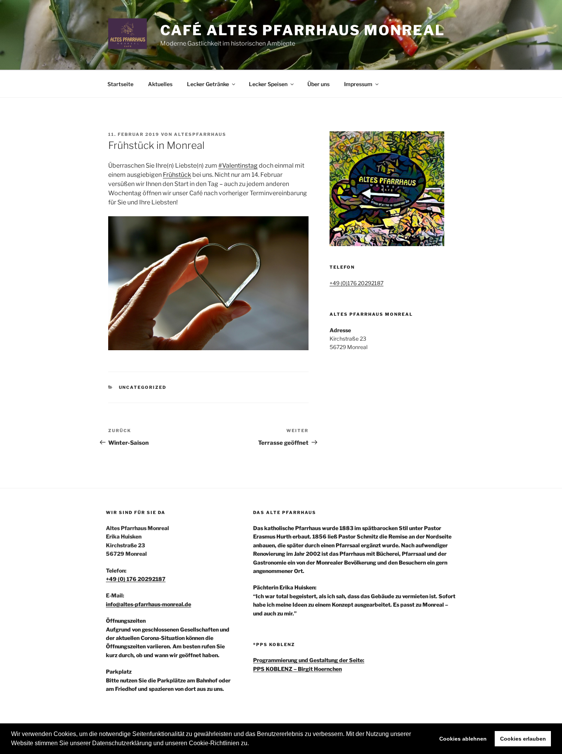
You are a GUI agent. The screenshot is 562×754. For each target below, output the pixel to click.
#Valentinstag (238, 165)
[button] (251, 744)
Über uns (318, 84)
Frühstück (177, 174)
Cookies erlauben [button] (523, 739)
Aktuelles (160, 84)
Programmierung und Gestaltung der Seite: (308, 660)
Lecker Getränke (208, 84)
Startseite (120, 84)
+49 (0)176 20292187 (356, 283)
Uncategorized (143, 387)
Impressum (358, 84)
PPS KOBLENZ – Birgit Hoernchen (297, 669)
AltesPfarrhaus (200, 134)
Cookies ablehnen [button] (463, 739)
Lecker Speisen (268, 84)
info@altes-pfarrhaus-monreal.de (148, 604)
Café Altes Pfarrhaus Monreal (302, 30)
